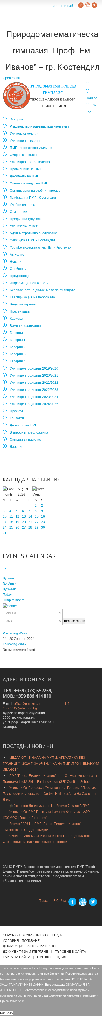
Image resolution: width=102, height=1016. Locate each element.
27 (24, 527)
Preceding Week (15, 633)
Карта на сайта (16, 957)
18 (11, 522)
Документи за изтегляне (25, 951)
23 (43, 522)
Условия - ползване (21, 940)
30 (43, 527)
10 (5, 516)
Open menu (11, 78)
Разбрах (6, 1013)
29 (37, 527)
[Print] (11, 569)
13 (24, 516)
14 (30, 516)
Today (7, 595)
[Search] (10, 606)
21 (30, 522)
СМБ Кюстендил (51, 957)
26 (17, 527)
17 (5, 522)
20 (24, 522)
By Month (10, 584)
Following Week (14, 644)
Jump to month (13, 600)
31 (5, 533)
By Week (9, 589)
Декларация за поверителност (31, 946)
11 (11, 516)
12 (17, 516)
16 (43, 516)
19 (17, 522)
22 (37, 522)
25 (11, 527)
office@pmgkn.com (28, 704)
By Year (8, 578)
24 (5, 527)
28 (30, 527)
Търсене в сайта (63, 5)
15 (37, 516)
